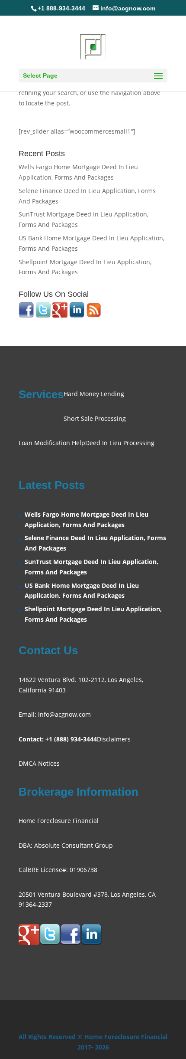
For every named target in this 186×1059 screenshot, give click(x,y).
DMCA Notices (39, 763)
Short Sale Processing (95, 418)
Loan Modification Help (52, 443)
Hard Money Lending (94, 394)
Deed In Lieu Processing (119, 443)
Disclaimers (114, 739)
